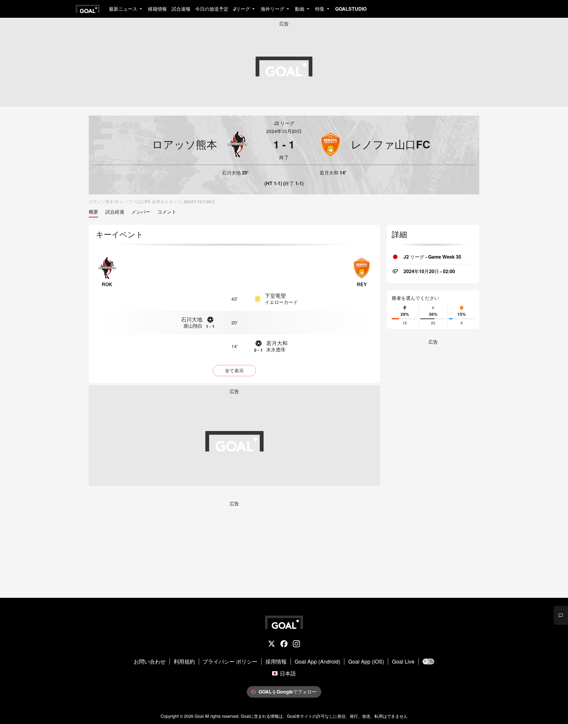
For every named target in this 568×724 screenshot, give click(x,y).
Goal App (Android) (317, 661)
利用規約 (184, 661)
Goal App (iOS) (366, 661)
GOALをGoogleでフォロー (288, 691)
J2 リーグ (284, 123)
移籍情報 (157, 8)
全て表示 (234, 370)
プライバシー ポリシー (230, 661)
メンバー (140, 212)
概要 (93, 212)
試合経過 (114, 212)
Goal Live (403, 661)
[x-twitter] (271, 644)
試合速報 (181, 8)
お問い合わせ (150, 661)
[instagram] (296, 644)
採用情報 (276, 661)
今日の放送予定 (211, 8)
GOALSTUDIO (351, 8)
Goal (199, 716)
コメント (166, 212)
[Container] (172, 144)
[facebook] (284, 644)
